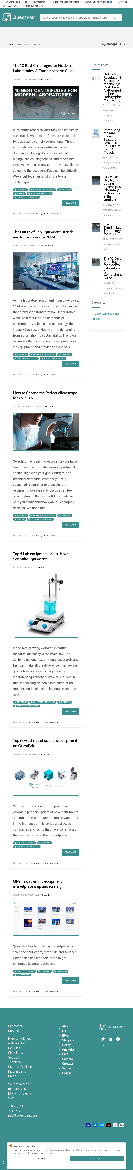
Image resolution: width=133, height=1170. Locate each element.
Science (20, 193)
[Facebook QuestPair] (103, 1047)
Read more (70, 203)
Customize (41, 1158)
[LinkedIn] (110, 1039)
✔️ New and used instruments (65, 2)
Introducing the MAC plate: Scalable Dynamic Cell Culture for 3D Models (112, 141)
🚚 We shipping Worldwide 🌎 (98, 2)
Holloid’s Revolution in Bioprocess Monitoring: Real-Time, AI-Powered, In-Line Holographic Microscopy (113, 87)
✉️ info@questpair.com (33, 6)
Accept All (97, 1158)
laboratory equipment (44, 190)
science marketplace (41, 193)
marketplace (23, 975)
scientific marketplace (28, 847)
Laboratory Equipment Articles (43, 214)
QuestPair (66, 190)
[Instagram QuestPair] (118, 1039)
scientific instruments (27, 197)
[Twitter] (103, 1039)
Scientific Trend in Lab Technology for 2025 (112, 229)
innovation (62, 971)
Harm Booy (45, 79)
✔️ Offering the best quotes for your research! (25, 2)
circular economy (25, 843)
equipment (22, 190)
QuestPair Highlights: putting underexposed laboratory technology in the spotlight (114, 188)
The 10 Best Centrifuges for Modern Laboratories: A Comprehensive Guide (115, 268)
